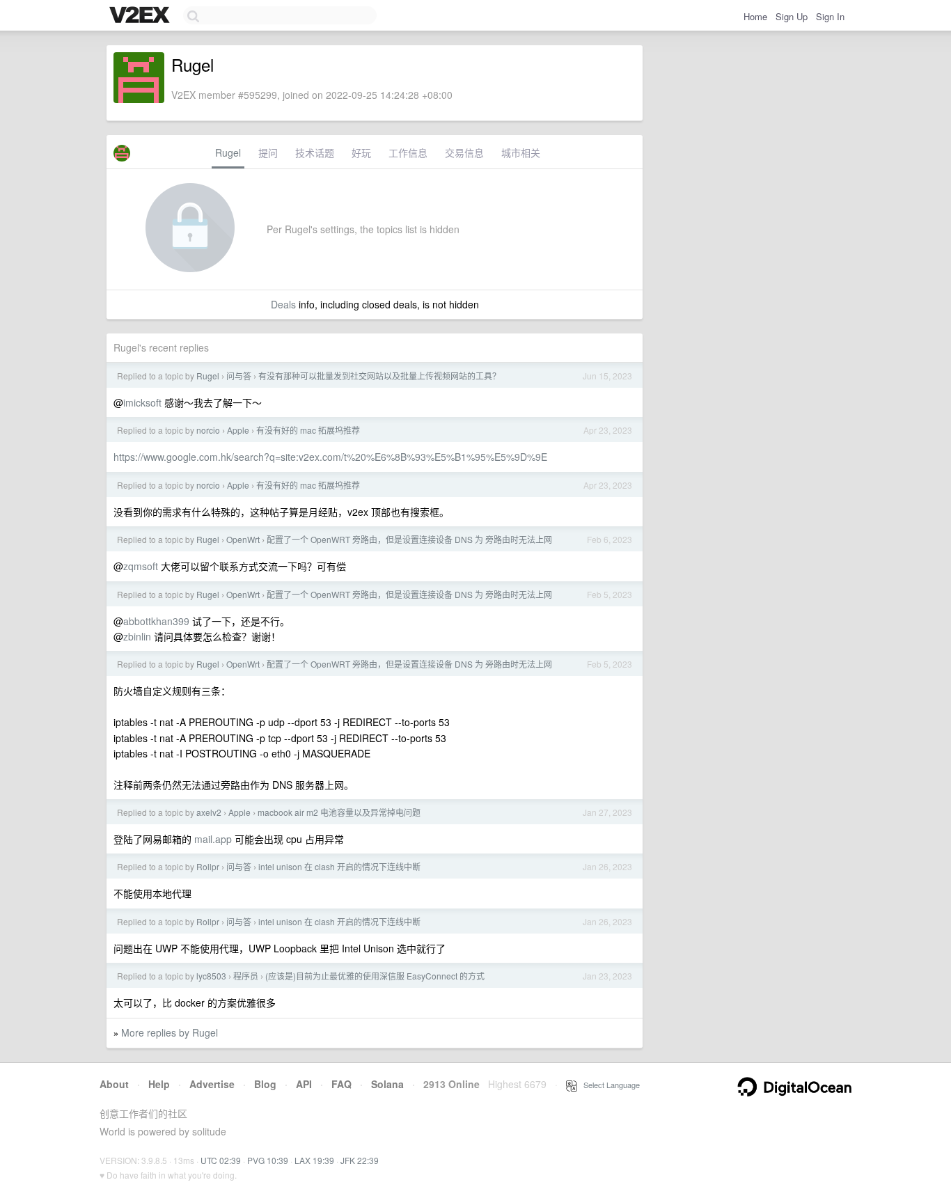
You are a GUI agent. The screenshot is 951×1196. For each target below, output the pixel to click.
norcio (208, 430)
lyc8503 (211, 976)
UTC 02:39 (221, 1160)
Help (159, 1084)
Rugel (228, 152)
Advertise (212, 1084)
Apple (238, 430)
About (114, 1084)
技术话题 (314, 152)
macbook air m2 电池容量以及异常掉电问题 (339, 812)
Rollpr (207, 866)
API (304, 1084)
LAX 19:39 (314, 1160)
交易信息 (464, 152)
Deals (283, 304)
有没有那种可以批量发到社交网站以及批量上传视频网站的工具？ (379, 375)
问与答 (238, 375)
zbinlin (137, 636)
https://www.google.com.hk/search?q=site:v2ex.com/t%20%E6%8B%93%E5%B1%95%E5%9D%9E (330, 457)
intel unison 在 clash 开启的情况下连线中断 (339, 866)
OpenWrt (243, 539)
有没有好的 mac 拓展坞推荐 (308, 430)
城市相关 (520, 152)
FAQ (341, 1084)
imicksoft (142, 402)
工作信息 (407, 152)
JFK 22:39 (359, 1160)
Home (755, 16)
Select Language (608, 1084)
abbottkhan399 (156, 621)
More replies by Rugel (169, 1032)
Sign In (830, 16)
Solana (387, 1084)
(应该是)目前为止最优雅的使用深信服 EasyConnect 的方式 (375, 976)
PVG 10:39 (267, 1160)
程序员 (245, 976)
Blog (265, 1084)
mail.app (213, 839)
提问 (268, 152)
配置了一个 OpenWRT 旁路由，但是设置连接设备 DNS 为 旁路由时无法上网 (409, 539)
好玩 (361, 152)
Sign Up (792, 16)
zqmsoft (140, 566)
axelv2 (208, 812)
